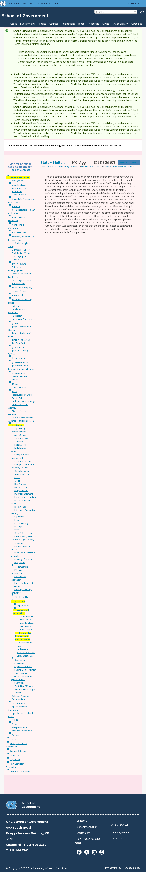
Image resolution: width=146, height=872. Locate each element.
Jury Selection (18, 347)
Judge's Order (25, 619)
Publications (68, 23)
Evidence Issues (26, 616)
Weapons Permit (19, 727)
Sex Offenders (18, 703)
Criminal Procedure (19, 177)
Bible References (22, 444)
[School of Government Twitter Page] (86, 853)
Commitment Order (23, 461)
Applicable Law (21, 438)
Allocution (18, 441)
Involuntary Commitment (23, 319)
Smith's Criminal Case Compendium (20, 165)
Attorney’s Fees (19, 188)
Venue (15, 719)
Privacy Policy (113, 868)
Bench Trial (17, 191)
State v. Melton (53, 163)
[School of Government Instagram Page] (101, 853)
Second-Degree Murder (25, 669)
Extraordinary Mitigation (25, 497)
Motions (16, 384)
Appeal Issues (23, 605)
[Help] (142, 12)
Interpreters (17, 315)
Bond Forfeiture (19, 194)
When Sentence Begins (24, 689)
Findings (18, 526)
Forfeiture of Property (22, 287)
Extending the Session (22, 280)
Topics (42, 23)
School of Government (25, 16)
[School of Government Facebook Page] (79, 853)
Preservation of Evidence (23, 394)
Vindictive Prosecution (22, 730)
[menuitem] (79, 852)
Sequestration (18, 699)
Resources (93, 23)
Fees (16, 520)
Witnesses (17, 735)
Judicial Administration (20, 771)
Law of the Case (19, 376)
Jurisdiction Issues (27, 623)
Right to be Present (23, 666)
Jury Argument (18, 358)
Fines (16, 529)
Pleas (14, 391)
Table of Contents (20, 169)
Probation (20, 601)
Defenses (14, 755)
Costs (17, 477)
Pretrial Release (19, 398)
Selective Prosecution (21, 696)
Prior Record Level (23, 597)
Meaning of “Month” (23, 559)
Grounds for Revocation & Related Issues (23, 636)
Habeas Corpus (19, 291)
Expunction (19, 516)
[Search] (135, 12)
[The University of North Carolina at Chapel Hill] (1, 3)
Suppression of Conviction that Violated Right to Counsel (21, 676)
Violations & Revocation (91, 166)
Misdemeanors (21, 566)
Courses (53, 23)
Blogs (81, 23)
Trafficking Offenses (23, 686)
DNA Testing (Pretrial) (22, 253)
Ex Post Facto (20, 506)
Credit (17, 480)
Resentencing (21, 660)
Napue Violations (20, 387)
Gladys (117, 838)
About (13, 23)
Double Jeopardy (19, 256)
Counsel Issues (19, 232)
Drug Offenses (21, 490)
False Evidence (18, 283)
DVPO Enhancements (24, 493)
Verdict (15, 724)
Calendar (16, 206)
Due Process (18, 259)
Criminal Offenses (18, 751)
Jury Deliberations (20, 362)
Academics (136, 23)
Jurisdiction (19, 543)
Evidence (14, 739)
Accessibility (133, 3)
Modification (22, 649)
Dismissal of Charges (22, 249)
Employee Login (121, 832)
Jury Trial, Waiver (20, 343)
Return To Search (130, 162)
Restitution (19, 663)
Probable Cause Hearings (23, 401)
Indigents (16, 306)
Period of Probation (26, 652)
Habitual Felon (18, 295)
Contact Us (83, 820)
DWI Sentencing (21, 487)
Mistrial (15, 379)
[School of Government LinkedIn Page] (94, 853)
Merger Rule (19, 562)
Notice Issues (25, 626)
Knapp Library (120, 23)
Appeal (17, 692)
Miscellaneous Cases (26, 655)
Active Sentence (21, 435)
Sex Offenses (20, 682)
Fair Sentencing (21, 523)
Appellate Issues (19, 185)
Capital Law (15, 759)
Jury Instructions (19, 373)
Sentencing (18, 425)
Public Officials (28, 23)
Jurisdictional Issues (21, 339)
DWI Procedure (19, 263)
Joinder (15, 323)
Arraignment (17, 180)
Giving (105, 23)
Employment (83, 832)
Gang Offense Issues (23, 533)
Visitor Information (87, 826)
